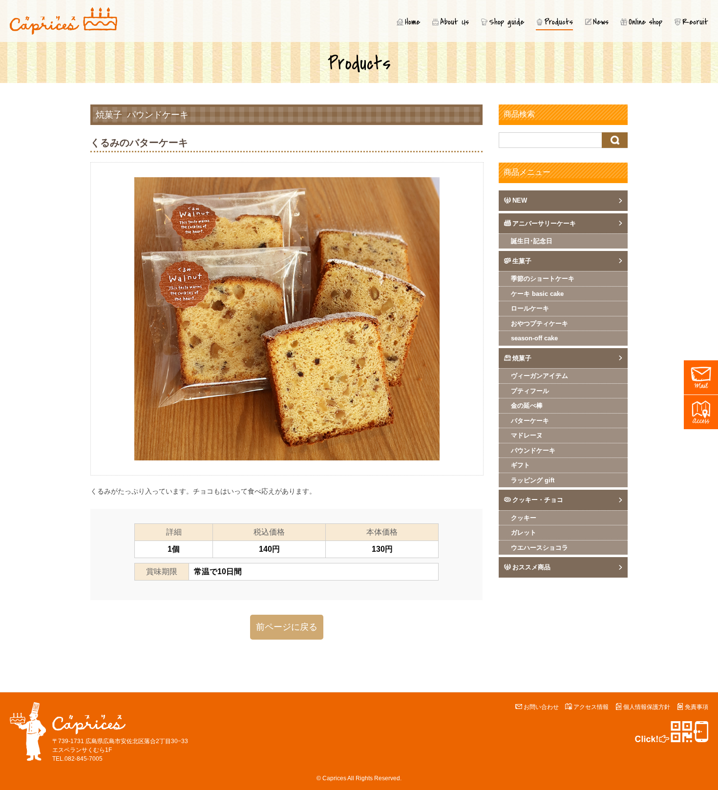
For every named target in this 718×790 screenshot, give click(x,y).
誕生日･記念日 (531, 241)
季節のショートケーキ (542, 278)
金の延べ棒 (527, 405)
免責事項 (696, 707)
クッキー (523, 517)
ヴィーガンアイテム (539, 375)
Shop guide (506, 22)
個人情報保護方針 (646, 707)
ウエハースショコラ (539, 547)
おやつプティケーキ (539, 323)
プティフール (530, 391)
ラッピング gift (532, 480)
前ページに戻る (286, 627)
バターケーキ (530, 420)
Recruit (695, 22)
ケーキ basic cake (537, 293)
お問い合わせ (541, 707)
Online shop (645, 22)
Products (558, 22)
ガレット (523, 532)
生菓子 (521, 261)
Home (412, 22)
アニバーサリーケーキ (544, 223)
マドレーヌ (527, 435)
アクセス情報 (591, 707)
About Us (454, 22)
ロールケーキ (530, 308)
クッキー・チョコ (537, 499)
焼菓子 (109, 115)
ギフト (520, 465)
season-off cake (534, 338)
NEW (519, 200)
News (601, 22)
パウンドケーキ (158, 115)
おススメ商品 (531, 567)
